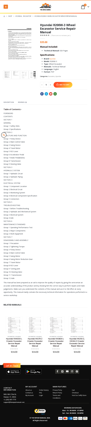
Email (51, 94)
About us (28, 390)
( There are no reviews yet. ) (61, 35)
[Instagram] (72, 371)
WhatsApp (55, 94)
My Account (29, 395)
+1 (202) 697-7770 (10, 400)
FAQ (40, 393)
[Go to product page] (14, 325)
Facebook (42, 94)
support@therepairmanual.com (14, 402)
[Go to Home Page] (4, 16)
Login (41, 395)
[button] (6, 7)
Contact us (29, 393)
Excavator (51, 76)
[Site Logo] (45, 6)
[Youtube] (67, 371)
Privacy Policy (57, 390)
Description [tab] (9, 102)
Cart (73, 390)
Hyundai (52, 59)
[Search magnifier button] (3, 135)
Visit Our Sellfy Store (79, 395)
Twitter (46, 94)
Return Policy (57, 393)
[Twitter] (62, 371)
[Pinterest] (77, 371)
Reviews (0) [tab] (22, 102)
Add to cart (64, 85)
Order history (44, 390)
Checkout (75, 393)
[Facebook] (57, 371)
